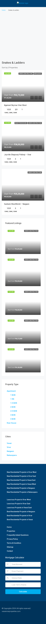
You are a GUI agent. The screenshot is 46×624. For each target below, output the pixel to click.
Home (9, 527)
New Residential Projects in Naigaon (21, 488)
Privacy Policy (12, 539)
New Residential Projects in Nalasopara (22, 492)
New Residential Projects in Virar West (21, 472)
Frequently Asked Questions (18, 535)
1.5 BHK (13, 403)
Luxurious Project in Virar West (19, 500)
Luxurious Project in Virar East (18, 504)
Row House (11, 423)
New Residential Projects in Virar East (21, 476)
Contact (10, 551)
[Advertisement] (23, 36)
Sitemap (10, 547)
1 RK (12, 399)
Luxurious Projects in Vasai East (19, 508)
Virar (9, 447)
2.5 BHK (13, 411)
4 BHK (12, 419)
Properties (11, 531)
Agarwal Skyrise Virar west (15, 105)
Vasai (9, 443)
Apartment (11, 391)
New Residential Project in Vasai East (21, 480)
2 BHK (12, 407)
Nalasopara (12, 455)
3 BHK (12, 415)
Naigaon (10, 451)
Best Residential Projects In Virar (19, 515)
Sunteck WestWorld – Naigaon (16, 204)
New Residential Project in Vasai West (21, 484)
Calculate (23, 592)
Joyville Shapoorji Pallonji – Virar (17, 155)
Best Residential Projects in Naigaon (21, 512)
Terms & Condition (14, 543)
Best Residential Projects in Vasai (20, 519)
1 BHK (12, 395)
